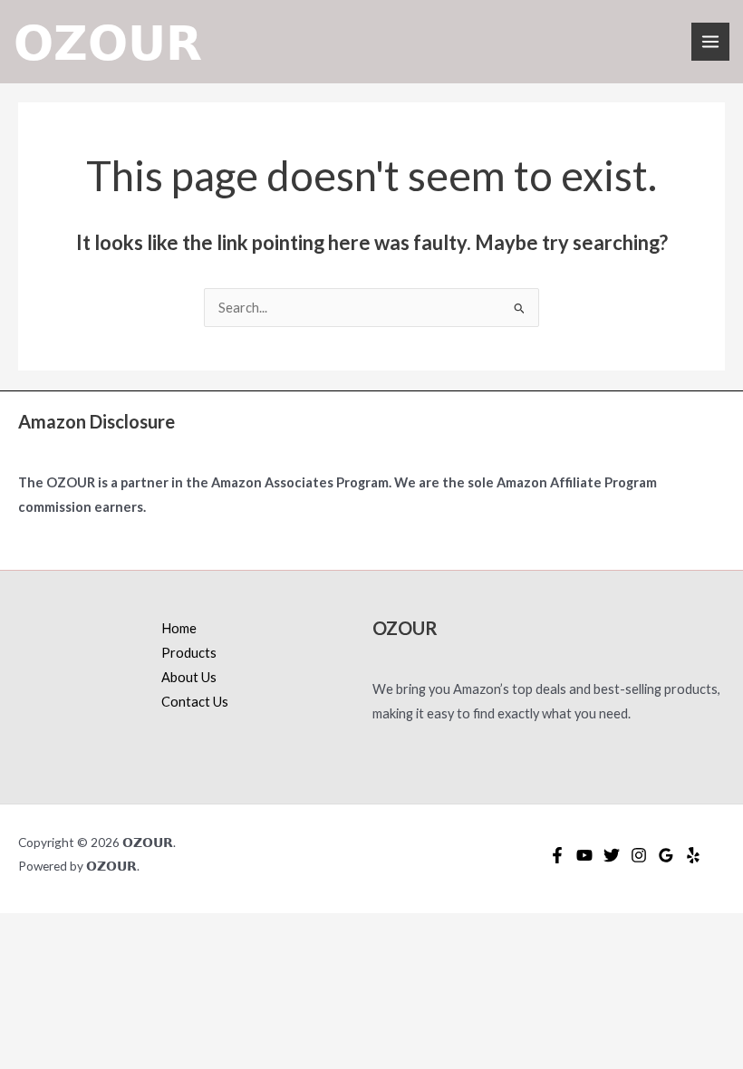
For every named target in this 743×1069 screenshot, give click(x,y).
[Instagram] (639, 855)
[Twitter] (611, 855)
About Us (189, 677)
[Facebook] (557, 855)
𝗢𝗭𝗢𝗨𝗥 (108, 42)
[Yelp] (693, 855)
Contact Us (194, 701)
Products (189, 652)
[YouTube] (584, 855)
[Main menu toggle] (710, 42)
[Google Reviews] (666, 855)
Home (179, 628)
